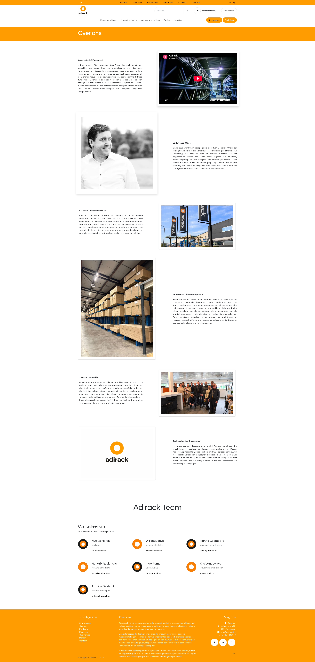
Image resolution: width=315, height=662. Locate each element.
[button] (234, 653)
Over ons (182, 3)
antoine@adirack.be (101, 596)
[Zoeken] (187, 10)
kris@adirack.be (207, 573)
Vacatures (168, 3)
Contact (196, 3)
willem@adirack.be (154, 551)
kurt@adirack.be (99, 551)
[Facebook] (230, 3)
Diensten (123, 3)
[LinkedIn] (223, 642)
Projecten (137, 3)
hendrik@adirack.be (101, 573)
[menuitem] (109, 20)
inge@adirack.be (153, 573)
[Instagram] (234, 3)
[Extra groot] (231, 642)
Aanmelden (229, 11)
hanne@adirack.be (208, 551)
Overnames (152, 3)
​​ (229, 20)
